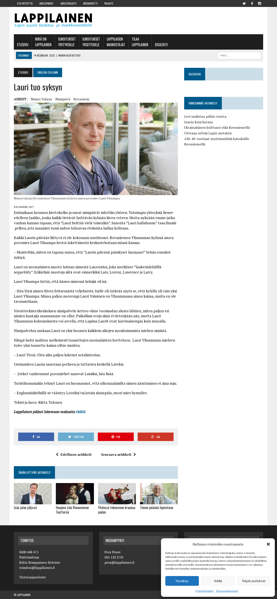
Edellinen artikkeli (76, 454)
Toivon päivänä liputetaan (156, 507)
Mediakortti (90, 3)
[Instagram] (259, 3)
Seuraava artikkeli (116, 454)
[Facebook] (251, 3)
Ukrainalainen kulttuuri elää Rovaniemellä (217, 127)
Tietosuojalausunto (227, 590)
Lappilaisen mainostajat (116, 41)
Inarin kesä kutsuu (198, 122)
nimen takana (41, 99)
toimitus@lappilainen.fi (37, 567)
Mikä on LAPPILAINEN (43, 41)
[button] (268, 544)
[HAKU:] (239, 54)
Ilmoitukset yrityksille (67, 41)
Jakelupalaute (68, 3)
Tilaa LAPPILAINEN (140, 41)
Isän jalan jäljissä (25, 507)
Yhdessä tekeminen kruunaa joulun (116, 510)
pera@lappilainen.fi (119, 562)
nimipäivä (62, 99)
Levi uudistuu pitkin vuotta (205, 116)
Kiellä (218, 581)
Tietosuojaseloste (32, 577)
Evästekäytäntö (204, 590)
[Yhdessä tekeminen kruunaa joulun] (117, 501)
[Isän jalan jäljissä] (33, 501)
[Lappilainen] (53, 20)
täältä (80, 411)
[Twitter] (244, 3)
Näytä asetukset (253, 581)
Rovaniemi (81, 99)
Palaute (108, 3)
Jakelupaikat (46, 3)
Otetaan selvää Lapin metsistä (208, 133)
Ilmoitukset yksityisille (91, 41)
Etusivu (22, 44)
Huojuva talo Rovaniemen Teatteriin (72, 510)
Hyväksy (182, 581)
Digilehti (161, 44)
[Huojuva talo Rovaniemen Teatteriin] (75, 501)
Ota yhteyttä (24, 3)
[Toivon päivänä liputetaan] (159, 501)
